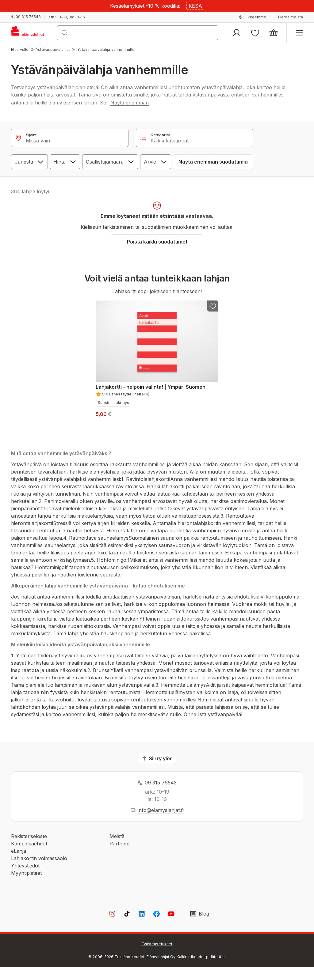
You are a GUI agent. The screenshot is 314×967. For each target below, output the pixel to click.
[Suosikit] (255, 33)
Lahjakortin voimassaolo (39, 858)
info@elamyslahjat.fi (161, 810)
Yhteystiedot (25, 866)
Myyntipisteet (26, 873)
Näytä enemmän (129, 103)
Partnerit (119, 843)
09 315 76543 (161, 783)
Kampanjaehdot (29, 843)
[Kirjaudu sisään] (236, 33)
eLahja (18, 851)
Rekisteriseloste (29, 836)
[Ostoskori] (273, 33)
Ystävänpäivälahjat (53, 49)
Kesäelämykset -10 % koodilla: (145, 6)
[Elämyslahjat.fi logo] (28, 33)
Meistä (116, 836)
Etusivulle (20, 49)
